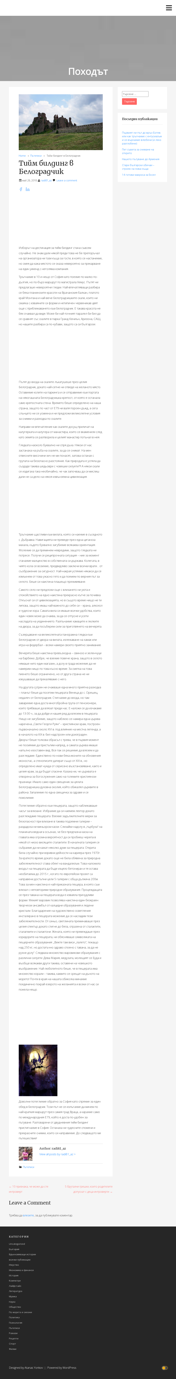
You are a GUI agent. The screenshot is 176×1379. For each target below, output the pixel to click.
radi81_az (46, 180)
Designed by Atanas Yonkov (26, 1368)
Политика (14, 1317)
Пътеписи (36, 155)
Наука (12, 1301)
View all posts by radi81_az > (57, 1154)
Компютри (15, 1280)
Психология (15, 1322)
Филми (12, 1348)
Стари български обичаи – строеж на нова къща (138, 166)
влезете (28, 1215)
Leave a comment (67, 180)
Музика (13, 1296)
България (14, 1249)
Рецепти (13, 1338)
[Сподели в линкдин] (29, 190)
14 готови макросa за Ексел (139, 174)
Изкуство (14, 1264)
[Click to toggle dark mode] (165, 1367)
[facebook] (22, 190)
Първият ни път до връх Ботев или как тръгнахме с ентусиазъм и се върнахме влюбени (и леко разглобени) (142, 138)
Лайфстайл (15, 1285)
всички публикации (19, 1259)
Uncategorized (17, 1243)
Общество (15, 1306)
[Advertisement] (61, 219)
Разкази (13, 1333)
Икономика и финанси (21, 1270)
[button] (169, 8)
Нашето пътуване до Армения (140, 159)
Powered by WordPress (61, 1368)
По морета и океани (20, 1312)
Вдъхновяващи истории (22, 1254)
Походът (88, 71)
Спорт (12, 1343)
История (13, 1275)
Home (22, 155)
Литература (15, 1291)
